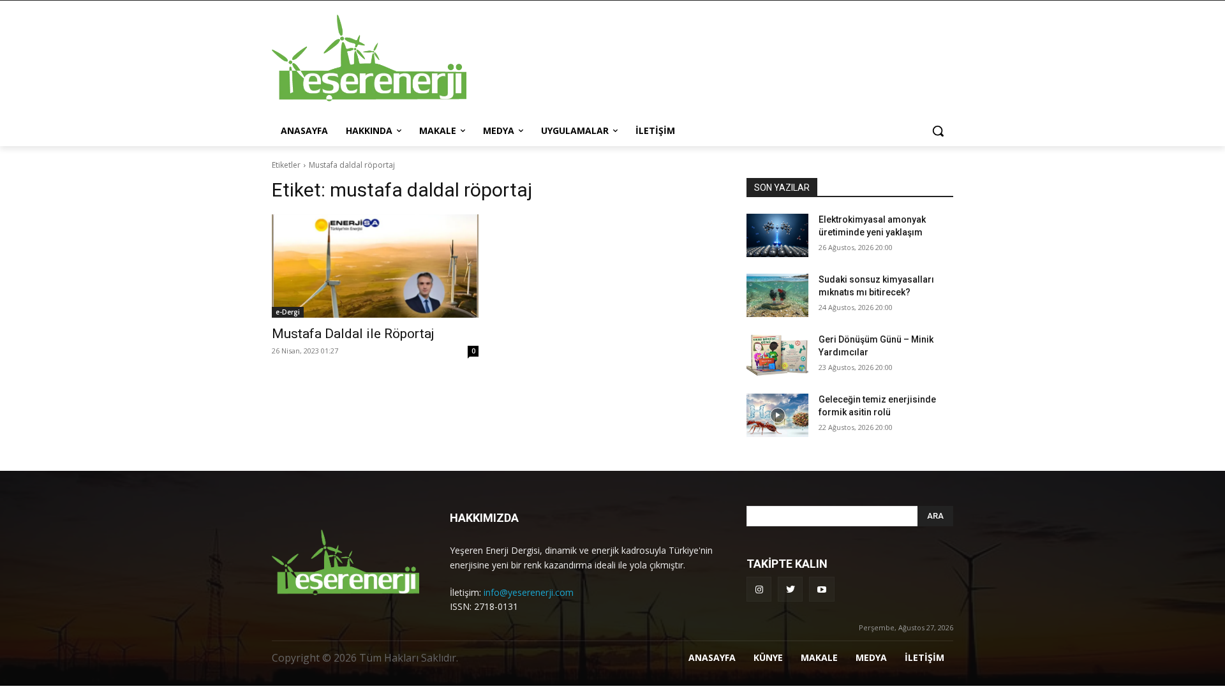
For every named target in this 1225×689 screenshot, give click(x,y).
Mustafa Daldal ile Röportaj (353, 333)
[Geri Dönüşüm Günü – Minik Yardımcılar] (777, 355)
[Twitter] (790, 589)
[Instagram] (758, 589)
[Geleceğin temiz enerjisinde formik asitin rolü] (777, 415)
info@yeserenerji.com (529, 592)
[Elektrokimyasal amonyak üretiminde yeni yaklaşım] (777, 235)
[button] (938, 130)
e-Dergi (288, 311)
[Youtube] (821, 589)
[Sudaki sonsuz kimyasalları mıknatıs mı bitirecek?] (777, 295)
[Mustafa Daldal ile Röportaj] (375, 266)
